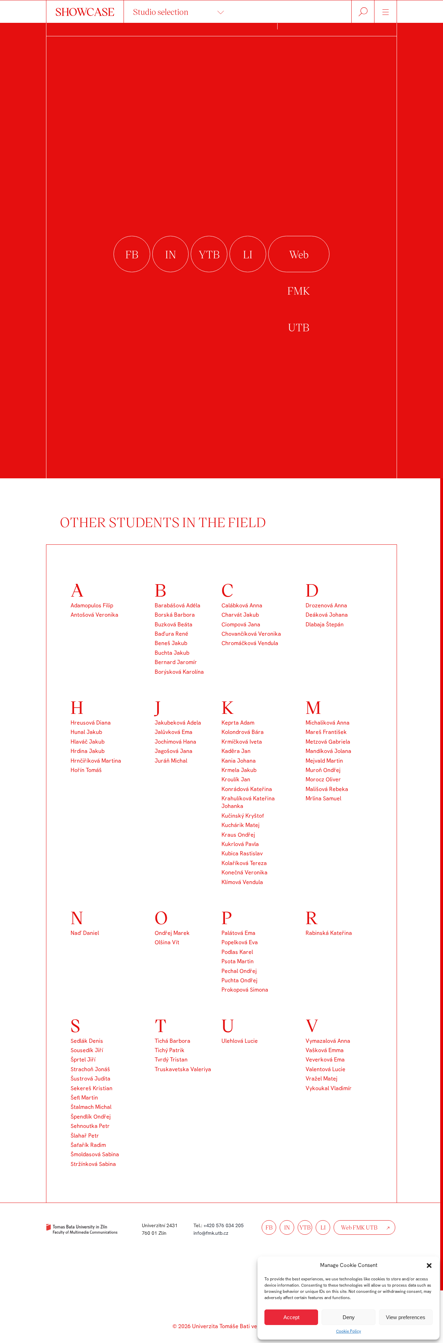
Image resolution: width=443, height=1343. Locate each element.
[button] (429, 1265)
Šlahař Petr (85, 1135)
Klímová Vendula (242, 882)
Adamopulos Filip (92, 605)
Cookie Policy (348, 1331)
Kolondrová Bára (243, 732)
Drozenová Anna (326, 605)
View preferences (405, 1317)
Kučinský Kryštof (243, 815)
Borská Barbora (175, 614)
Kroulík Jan (236, 779)
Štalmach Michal (91, 1107)
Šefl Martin (84, 1097)
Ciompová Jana (241, 624)
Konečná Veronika (245, 872)
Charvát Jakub (240, 614)
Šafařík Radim (88, 1145)
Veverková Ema (325, 1059)
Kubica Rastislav (242, 853)
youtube (209, 254)
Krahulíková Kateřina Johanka (248, 802)
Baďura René (171, 633)
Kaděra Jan (236, 751)
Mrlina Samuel (323, 798)
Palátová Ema (238, 933)
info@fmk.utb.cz (210, 1233)
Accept (291, 1317)
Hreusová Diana (91, 722)
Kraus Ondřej (238, 834)
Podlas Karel (237, 952)
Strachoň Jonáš (90, 1069)
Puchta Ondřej (239, 980)
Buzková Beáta (173, 624)
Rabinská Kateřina (329, 933)
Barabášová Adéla (177, 605)
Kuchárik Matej (241, 825)
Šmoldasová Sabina (95, 1154)
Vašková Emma (325, 1050)
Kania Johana (239, 760)
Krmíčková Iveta (242, 741)
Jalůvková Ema (173, 732)
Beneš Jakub (171, 643)
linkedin (248, 254)
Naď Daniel (85, 933)
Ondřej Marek (172, 933)
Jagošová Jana (173, 751)
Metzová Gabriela (328, 741)
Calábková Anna (242, 605)
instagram (171, 254)
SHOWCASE (85, 11)
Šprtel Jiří (83, 1059)
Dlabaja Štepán (325, 624)
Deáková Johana (327, 614)
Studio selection (160, 11)
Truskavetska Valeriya (183, 1069)
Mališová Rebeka (327, 789)
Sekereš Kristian (91, 1088)
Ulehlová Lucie (240, 1041)
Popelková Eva (240, 942)
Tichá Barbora (172, 1041)
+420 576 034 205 (224, 1225)
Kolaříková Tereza (244, 863)
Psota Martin (238, 961)
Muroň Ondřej (323, 770)
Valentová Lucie (325, 1069)
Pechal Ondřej (239, 971)
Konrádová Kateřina (247, 789)
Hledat (363, 11)
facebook (132, 254)
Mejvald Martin (324, 760)
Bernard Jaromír (176, 662)
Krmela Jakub (239, 770)
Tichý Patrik (169, 1050)
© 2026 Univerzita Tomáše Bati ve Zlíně (221, 1326)
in (287, 1227)
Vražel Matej (321, 1078)
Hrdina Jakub (88, 751)
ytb (305, 1227)
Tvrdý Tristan (171, 1059)
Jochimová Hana (175, 741)
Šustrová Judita (90, 1078)
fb (269, 1227)
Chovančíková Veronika (251, 633)
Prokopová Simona (245, 989)
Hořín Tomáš (86, 770)
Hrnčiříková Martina (96, 760)
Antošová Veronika (94, 614)
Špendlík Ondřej (91, 1116)
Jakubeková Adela (178, 722)
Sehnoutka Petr (90, 1126)
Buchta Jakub (172, 652)
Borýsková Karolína (179, 671)
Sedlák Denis (87, 1041)
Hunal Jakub (86, 732)
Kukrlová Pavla (240, 844)
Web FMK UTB (299, 254)
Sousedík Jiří (87, 1050)
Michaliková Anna (328, 722)
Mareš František (326, 732)
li (323, 1227)
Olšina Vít (167, 942)
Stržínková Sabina (93, 1164)
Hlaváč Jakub (88, 741)
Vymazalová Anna (328, 1041)
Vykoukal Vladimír (329, 1088)
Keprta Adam (238, 722)
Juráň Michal (171, 760)
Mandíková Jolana (328, 751)
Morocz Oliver (323, 779)
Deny (349, 1317)
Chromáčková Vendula (250, 643)
